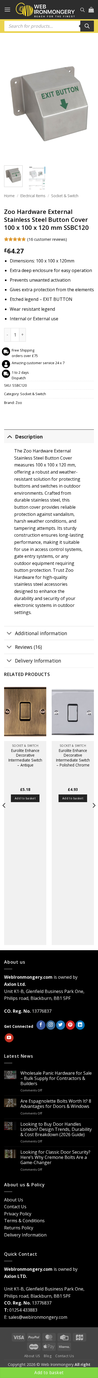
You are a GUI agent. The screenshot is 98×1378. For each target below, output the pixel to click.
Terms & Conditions (24, 1221)
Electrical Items (32, 195)
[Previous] (13, 104)
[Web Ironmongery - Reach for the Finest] (45, 9)
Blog (47, 1356)
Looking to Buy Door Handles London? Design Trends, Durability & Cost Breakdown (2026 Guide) (56, 1130)
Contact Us (15, 1207)
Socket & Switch (64, 195)
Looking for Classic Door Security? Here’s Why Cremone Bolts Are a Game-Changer (55, 1157)
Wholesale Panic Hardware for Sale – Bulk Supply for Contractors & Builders (56, 1078)
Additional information (41, 633)
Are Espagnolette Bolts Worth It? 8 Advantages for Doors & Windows (55, 1104)
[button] (7, 9)
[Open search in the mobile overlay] (82, 9)
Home (9, 195)
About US (32, 1356)
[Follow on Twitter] (60, 1025)
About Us (13, 1200)
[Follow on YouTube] (9, 1038)
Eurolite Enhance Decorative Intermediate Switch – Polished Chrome (73, 758)
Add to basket (48, 1372)
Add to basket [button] (25, 798)
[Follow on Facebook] (40, 1025)
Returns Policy (18, 1228)
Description (29, 436)
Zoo (19, 402)
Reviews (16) (28, 647)
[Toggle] (9, 436)
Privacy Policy (17, 1214)
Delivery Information (38, 660)
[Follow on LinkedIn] (80, 1025)
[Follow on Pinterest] (70, 1025)
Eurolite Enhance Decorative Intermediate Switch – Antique (25, 758)
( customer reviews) (47, 239)
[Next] (85, 104)
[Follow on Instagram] (50, 1025)
